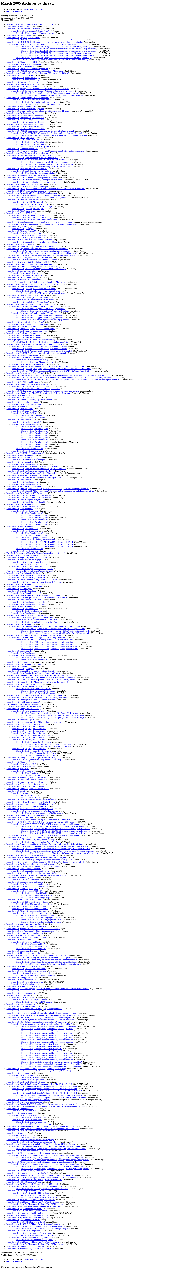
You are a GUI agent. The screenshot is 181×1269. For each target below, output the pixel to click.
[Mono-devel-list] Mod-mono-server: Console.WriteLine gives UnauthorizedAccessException (42, 391)
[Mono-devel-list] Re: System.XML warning (23, 684)
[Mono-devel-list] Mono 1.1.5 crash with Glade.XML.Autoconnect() (33, 929)
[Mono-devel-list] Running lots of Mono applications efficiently (31, 671)
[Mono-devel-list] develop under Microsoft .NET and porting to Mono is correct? (37, 89)
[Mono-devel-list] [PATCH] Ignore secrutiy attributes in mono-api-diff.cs (34, 284)
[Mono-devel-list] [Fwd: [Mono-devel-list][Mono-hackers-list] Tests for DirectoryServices (41, 680)
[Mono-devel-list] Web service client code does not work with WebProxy (34, 873)
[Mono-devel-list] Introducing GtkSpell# (22, 889)
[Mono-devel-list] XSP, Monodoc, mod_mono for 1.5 (27, 806)
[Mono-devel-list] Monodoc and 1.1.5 (21, 940)
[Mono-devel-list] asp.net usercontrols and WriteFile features (29, 804)
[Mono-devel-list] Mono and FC (18, 762)
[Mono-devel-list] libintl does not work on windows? (26, 169)
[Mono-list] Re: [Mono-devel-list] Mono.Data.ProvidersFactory (31, 340)
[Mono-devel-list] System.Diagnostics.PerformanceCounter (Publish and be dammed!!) (40, 1175)
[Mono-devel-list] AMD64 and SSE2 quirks (23, 869)
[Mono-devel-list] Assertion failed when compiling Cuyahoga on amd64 (34, 344)
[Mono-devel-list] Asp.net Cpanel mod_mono (24, 486)
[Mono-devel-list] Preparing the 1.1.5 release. (23, 724)
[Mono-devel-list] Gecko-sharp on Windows (23, 84)
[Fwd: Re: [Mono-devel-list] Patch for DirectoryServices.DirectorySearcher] (36, 553)
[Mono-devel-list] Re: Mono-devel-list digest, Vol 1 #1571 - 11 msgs (32, 1202)
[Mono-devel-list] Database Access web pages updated (27, 815)
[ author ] (34, 9)
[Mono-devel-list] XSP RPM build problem (23, 382)
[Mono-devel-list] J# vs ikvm (17, 769)
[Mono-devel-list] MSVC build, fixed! (21, 211)
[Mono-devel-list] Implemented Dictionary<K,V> (25, 29)
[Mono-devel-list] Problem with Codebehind (23, 966)
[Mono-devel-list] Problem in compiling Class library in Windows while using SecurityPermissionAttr (45, 844)
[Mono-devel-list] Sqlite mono (18, 1073)
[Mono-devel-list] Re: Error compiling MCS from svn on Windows (47, 164)
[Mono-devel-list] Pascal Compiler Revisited (23, 573)
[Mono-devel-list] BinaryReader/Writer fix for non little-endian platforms (34, 595)
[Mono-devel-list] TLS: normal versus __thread (24, 900)
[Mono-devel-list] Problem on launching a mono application (29, 264)
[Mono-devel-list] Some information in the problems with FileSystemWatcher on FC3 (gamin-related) (45, 862)
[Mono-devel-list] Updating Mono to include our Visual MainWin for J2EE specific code (45, 626)
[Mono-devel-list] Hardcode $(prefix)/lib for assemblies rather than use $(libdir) (37, 857)
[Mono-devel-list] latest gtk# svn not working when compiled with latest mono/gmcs (39, 1017)
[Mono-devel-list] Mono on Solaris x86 (21, 231)
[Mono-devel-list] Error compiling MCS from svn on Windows (40, 160)
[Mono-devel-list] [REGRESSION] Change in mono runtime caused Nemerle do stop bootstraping (44, 42)
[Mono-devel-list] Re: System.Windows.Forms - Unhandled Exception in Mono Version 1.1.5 (42, 1129)
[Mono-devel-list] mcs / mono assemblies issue (24, 1102)
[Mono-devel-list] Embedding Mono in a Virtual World (27, 615)
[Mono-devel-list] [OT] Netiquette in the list (23, 1220)
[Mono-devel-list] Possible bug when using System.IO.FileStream (31, 580)
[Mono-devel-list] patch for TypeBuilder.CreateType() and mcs (30, 304)
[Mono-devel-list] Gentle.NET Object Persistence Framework (30, 246)
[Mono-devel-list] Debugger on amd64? (21, 977)
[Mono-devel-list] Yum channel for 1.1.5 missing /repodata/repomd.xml (34, 1009)
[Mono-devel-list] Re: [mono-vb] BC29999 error (25, 113)
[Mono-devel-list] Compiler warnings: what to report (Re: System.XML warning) (47, 713)
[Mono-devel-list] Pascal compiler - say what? (24, 600)
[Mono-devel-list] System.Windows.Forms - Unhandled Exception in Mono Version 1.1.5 (41, 1126)
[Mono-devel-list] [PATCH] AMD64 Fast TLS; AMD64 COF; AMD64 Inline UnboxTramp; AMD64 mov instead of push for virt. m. (58, 375)
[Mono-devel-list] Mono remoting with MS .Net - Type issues (30, 1249)
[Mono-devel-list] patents (16, 791)
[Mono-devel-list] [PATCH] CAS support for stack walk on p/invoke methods (36, 353)
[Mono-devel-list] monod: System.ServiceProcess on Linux (29, 240)
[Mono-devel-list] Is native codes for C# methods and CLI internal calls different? (38, 73)
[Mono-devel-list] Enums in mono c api (21, 1113)
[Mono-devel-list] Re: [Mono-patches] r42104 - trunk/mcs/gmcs (31, 864)
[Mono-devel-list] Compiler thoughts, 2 (21, 591)
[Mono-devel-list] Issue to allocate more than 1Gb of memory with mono (34, 695)
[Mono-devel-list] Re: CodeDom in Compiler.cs (29, 1237)
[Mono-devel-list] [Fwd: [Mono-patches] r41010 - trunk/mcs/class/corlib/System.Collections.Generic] (45, 151)
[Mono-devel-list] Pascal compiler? (19, 420)
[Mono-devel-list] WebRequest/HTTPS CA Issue (25, 1191)
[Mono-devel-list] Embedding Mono (20, 877)
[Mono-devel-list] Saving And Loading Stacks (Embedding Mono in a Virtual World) (39, 820)
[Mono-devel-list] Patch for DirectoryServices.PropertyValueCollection (33, 466)
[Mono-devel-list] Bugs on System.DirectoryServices (27, 557)
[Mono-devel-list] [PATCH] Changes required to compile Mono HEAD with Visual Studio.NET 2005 (46, 366)
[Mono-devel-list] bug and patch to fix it (21, 271)
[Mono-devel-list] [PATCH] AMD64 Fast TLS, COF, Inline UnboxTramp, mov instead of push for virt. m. (47, 489)
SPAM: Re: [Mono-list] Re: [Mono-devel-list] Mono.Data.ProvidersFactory (40, 342)
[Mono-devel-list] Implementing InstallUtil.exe (24, 1209)
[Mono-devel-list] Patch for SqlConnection (23, 326)
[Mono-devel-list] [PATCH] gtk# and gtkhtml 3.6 (25, 453)
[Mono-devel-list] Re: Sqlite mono (19, 1109)
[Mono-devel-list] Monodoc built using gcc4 (23, 406)
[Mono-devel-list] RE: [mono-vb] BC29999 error (25, 115)
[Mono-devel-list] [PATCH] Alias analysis (22, 200)
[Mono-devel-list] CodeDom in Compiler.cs (23, 1231)
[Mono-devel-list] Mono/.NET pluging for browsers (26, 911)
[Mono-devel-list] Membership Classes (21, 106)
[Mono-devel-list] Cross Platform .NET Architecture (26, 493)
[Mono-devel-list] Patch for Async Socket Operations (27, 331)
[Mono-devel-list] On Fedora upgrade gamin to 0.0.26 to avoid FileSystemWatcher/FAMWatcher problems (47, 989)
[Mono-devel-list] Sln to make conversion (22, 402)
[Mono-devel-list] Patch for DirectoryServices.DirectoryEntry (30, 471)
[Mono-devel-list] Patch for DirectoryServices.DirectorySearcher (31, 475)
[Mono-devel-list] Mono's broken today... (22, 980)
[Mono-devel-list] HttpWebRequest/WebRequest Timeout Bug (30, 931)
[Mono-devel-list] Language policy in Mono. (33, 537)
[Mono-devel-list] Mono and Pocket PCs (22, 62)
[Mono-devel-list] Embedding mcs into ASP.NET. (25, 1246)
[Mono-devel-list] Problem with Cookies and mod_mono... (29, 1213)
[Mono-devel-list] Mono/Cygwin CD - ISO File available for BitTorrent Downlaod (38, 393)
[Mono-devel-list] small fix (16, 1133)
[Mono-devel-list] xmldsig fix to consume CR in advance (28, 1151)
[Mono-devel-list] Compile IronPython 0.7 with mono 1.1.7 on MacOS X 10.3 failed (39, 1084)
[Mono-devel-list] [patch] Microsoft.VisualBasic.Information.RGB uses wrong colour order (41, 1013)
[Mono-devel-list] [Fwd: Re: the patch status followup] (27, 98)
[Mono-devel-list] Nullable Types (19, 589)
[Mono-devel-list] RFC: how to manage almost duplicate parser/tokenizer (34, 635)
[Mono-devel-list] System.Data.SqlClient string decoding (28, 175)
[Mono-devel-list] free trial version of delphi (23, 457)
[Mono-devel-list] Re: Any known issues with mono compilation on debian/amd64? (43, 255)
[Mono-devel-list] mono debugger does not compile (26, 971)
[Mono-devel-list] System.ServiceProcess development (27, 1215)
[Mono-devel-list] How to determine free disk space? (41, 1044)
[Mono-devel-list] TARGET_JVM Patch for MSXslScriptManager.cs (33, 1224)
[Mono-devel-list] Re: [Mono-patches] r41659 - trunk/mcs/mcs (30, 329)
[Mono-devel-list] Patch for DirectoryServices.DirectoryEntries (30, 802)
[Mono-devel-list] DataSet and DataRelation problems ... (28, 384)
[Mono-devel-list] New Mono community (22, 355)
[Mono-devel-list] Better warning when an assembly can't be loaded (32, 855)
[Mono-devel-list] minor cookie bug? (20, 75)
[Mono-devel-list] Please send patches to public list (26, 238)
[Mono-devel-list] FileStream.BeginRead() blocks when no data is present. (35, 722)
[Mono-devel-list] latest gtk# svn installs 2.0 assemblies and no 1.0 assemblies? (36, 1022)
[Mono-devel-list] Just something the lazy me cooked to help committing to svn (37, 955)
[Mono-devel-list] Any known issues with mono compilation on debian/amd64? (37, 249)
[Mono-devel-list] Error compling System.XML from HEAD (30, 155)
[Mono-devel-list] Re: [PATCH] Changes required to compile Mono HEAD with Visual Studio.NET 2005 (52, 371)
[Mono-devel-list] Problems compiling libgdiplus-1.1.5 (27, 1171)
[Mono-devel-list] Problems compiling (21, 395)
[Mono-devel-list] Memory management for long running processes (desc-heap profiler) (45, 1155)
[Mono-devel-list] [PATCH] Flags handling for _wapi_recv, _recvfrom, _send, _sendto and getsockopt (46, 40)
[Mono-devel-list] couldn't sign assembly (27, 273)
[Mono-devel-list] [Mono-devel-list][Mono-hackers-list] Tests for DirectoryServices (38, 675)
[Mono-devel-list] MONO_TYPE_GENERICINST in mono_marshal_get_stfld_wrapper (41, 822)
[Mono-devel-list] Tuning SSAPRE (20, 817)
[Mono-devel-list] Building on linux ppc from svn (30, 871)
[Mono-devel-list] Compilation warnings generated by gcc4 (29, 400)
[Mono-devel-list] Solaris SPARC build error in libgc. (27, 213)
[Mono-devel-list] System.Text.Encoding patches (25, 109)
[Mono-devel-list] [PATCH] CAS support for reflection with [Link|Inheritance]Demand (40, 131)
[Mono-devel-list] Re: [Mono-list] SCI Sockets (29, 1000)
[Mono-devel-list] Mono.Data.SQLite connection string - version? (46, 744)
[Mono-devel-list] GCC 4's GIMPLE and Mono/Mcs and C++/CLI (47, 542)
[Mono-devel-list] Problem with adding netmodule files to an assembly (33, 266)
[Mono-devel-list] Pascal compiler (19, 584)
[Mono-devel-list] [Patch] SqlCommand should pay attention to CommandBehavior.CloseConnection (45, 189)
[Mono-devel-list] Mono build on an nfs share (24, 280)
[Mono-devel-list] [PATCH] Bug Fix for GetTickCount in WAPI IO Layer (35, 71)
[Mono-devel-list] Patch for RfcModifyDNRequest (26, 1082)
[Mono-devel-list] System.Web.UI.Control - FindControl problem (31, 193)
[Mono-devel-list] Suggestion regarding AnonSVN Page (28, 837)
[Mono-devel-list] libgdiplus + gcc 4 (20, 720)
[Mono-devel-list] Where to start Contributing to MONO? (28, 262)
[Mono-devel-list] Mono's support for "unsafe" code (31, 1233)
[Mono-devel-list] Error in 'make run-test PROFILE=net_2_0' (30, 24)
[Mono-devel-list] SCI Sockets (18, 995)
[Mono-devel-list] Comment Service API (22, 149)
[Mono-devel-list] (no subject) (18, 226)
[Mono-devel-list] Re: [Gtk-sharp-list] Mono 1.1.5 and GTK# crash (32, 1184)
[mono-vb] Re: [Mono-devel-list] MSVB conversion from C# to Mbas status (36, 282)
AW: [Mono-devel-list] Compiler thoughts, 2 (23, 704)
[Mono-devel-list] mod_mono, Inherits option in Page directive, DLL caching (36, 1069)
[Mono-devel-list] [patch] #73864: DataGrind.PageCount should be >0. (34, 1180)
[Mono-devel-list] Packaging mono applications (24, 882)
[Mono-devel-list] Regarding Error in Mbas (23, 38)
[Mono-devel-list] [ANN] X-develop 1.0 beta (23, 1182)
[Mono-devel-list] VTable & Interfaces (21, 66)
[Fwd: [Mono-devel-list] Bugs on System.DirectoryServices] (29, 571)
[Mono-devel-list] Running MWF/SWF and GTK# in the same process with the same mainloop (43, 1104)
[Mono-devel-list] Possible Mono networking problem (27, 69)
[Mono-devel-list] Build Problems (19, 409)
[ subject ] (27, 9)
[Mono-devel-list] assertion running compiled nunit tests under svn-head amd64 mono (39, 222)
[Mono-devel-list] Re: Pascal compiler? (26, 422)
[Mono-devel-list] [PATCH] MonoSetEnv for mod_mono (28, 286)
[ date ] (41, 9)
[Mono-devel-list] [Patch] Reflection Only (22, 278)
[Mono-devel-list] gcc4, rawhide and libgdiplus (24, 560)
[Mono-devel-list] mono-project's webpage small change (28, 1100)
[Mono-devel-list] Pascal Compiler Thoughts (23, 500)
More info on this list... (15, 11)
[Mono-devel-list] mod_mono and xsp (21, 993)
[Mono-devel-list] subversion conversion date (23, 924)
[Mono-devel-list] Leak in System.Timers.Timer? (25, 295)
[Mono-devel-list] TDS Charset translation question (26, 191)
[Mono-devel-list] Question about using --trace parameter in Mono (32, 178)
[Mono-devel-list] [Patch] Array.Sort (20, 138)
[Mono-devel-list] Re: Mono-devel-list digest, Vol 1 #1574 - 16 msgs (33, 1242)
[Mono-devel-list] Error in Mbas (18, 26)
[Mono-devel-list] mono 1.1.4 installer (21, 244)
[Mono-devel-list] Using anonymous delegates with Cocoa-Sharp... (32, 757)
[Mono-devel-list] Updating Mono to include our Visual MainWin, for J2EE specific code (41, 1144)
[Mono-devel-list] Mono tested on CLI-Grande (24, 586)
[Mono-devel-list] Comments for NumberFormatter (26, 82)
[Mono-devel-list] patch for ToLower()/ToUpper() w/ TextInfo (30, 1200)
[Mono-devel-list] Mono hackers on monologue (24, 184)
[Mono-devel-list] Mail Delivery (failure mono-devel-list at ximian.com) (34, 1206)
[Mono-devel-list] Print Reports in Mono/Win (23, 702)
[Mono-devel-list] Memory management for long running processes (47, 1029)
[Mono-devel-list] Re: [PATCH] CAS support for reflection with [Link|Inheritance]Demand (46, 133)
